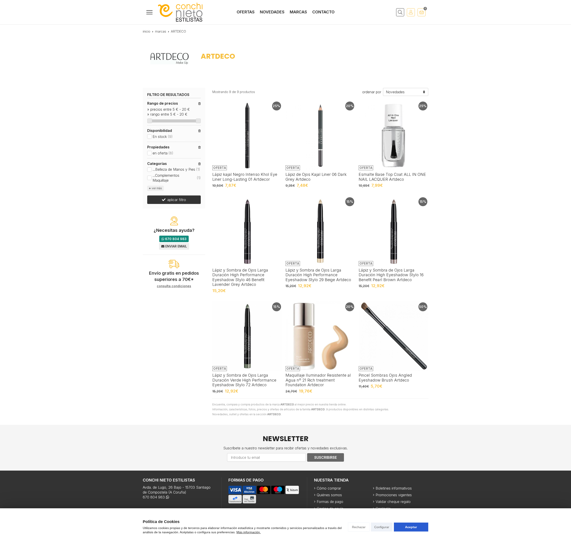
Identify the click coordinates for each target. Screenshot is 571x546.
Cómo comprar (329, 488)
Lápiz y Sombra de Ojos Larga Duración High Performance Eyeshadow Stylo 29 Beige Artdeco (318, 275)
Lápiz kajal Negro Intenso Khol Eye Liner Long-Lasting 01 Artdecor (244, 177)
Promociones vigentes (394, 495)
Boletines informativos (394, 488)
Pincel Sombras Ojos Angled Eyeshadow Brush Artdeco (385, 377)
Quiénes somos (329, 495)
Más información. (248, 532)
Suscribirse (325, 457)
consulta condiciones (174, 286)
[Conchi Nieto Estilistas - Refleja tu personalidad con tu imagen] (180, 12)
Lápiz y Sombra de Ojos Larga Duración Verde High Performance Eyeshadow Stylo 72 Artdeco (244, 380)
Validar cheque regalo (393, 501)
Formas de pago (330, 501)
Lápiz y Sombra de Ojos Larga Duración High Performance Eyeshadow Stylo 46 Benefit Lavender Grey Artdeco (240, 277)
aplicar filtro (176, 199)
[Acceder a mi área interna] (411, 12)
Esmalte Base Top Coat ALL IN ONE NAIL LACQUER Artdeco (392, 177)
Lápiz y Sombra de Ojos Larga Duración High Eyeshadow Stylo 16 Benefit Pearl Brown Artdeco (391, 275)
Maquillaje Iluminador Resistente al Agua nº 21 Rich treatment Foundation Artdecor (318, 380)
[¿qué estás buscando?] (400, 12)
